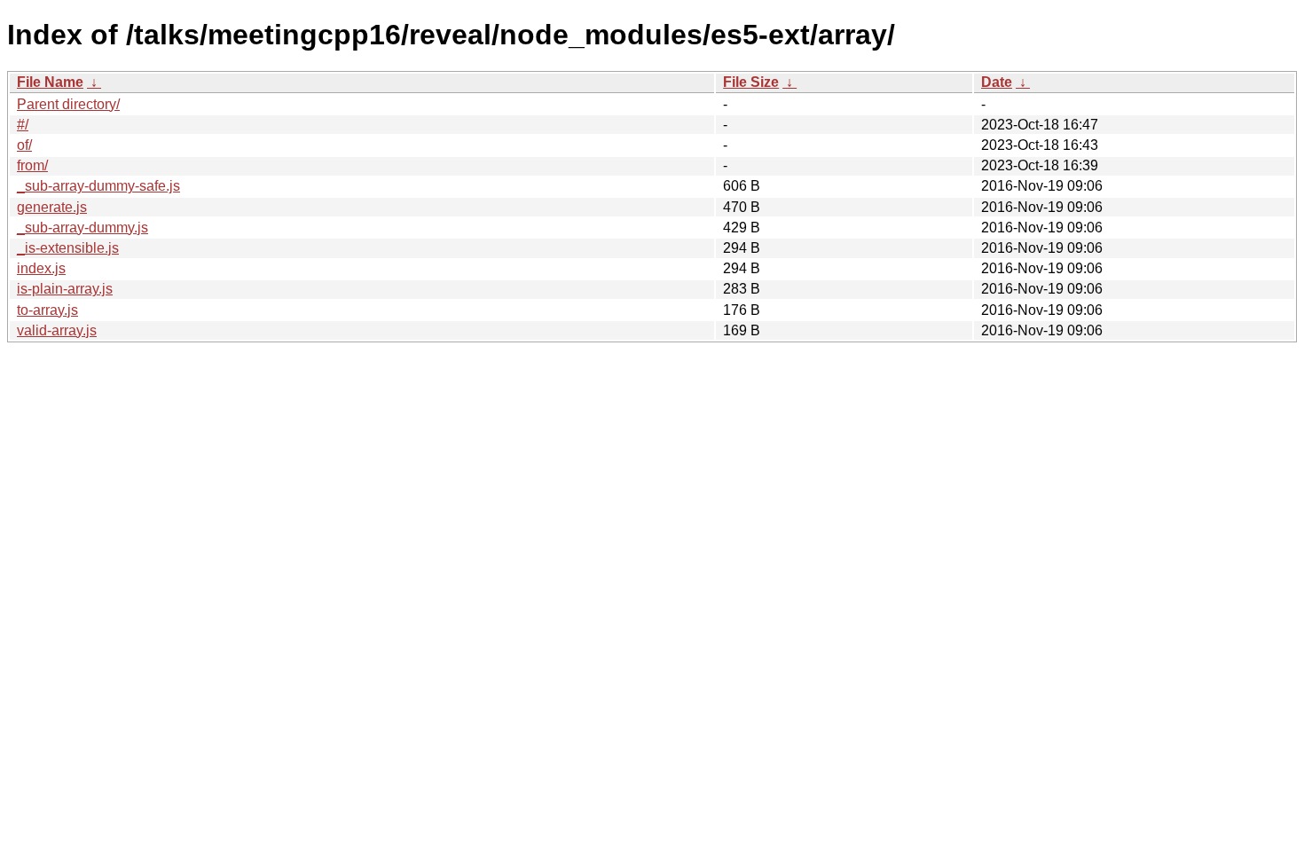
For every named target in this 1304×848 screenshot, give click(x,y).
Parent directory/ (68, 104)
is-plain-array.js (65, 288)
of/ (24, 145)
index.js (41, 268)
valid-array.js (57, 330)
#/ (22, 124)
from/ (32, 165)
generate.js (52, 207)
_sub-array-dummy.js (82, 227)
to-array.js (47, 310)
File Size (751, 82)
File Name (50, 82)
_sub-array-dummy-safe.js (98, 185)
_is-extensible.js (68, 247)
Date (996, 82)
